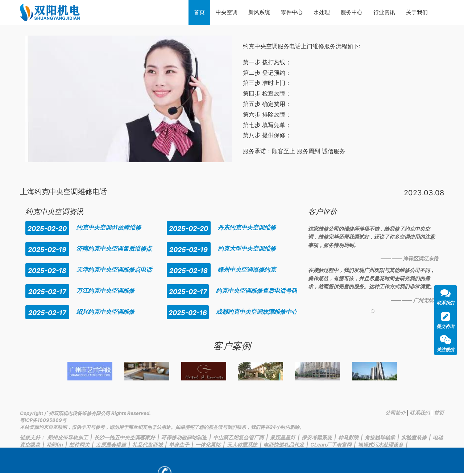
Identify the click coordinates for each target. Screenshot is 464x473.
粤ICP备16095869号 (43, 420)
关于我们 (417, 12)
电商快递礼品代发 (284, 444)
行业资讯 (384, 12)
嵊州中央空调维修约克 (247, 269)
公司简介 (395, 412)
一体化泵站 (208, 444)
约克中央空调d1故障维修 (108, 227)
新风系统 (259, 12)
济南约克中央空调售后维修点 (114, 248)
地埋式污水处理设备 (380, 444)
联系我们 (420, 412)
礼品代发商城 (147, 444)
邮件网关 (79, 444)
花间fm (54, 444)
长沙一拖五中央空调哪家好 (124, 437)
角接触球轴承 (380, 437)
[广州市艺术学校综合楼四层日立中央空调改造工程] (89, 371)
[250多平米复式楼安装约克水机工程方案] (146, 371)
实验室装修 (414, 437)
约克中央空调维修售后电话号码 (256, 290)
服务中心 (351, 12)
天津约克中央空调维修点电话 (114, 269)
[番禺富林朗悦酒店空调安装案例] (203, 371)
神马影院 (348, 437)
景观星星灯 (282, 437)
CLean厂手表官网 (331, 444)
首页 (199, 12)
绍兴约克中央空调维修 (105, 311)
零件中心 (292, 12)
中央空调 (226, 12)
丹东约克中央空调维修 (247, 227)
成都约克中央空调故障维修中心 (256, 311)
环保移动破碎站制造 (184, 437)
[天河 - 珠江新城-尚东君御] (317, 371)
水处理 (322, 12)
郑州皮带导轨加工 (67, 437)
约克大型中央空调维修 (247, 248)
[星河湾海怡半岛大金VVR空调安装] (260, 371)
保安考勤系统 (317, 437)
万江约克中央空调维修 (105, 290)
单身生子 (179, 444)
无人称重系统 (242, 444)
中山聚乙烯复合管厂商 (238, 437)
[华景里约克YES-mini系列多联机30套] (374, 371)
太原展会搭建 (111, 444)
